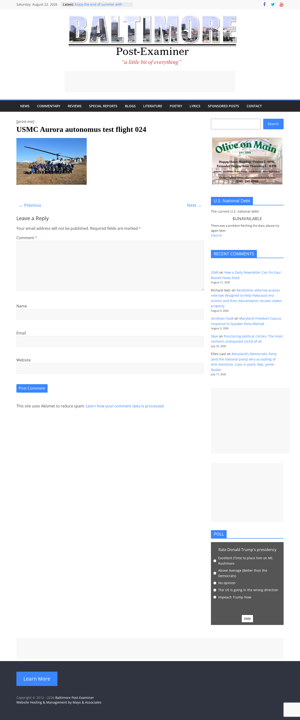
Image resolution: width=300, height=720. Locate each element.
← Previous (30, 205)
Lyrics (195, 106)
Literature (152, 106)
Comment (26, 237)
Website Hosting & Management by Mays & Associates (58, 702)
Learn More (36, 678)
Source (216, 235)
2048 (214, 272)
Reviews (75, 106)
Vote (247, 618)
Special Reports (103, 106)
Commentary (48, 106)
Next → (194, 205)
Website (23, 360)
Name (21, 306)
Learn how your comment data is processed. (125, 406)
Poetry (176, 106)
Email (21, 333)
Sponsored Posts (223, 106)
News (25, 106)
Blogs (130, 106)
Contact (254, 106)
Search (273, 124)
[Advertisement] (150, 81)
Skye (214, 336)
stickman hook (222, 318)
